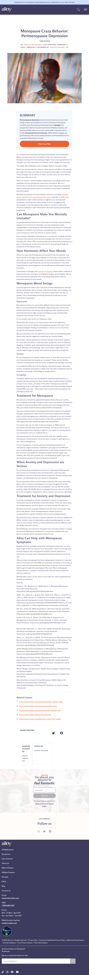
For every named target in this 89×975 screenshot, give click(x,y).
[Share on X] (53, 733)
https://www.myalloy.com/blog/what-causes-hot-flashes (40, 719)
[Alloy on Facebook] (12, 972)
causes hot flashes (45, 271)
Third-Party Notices (40, 943)
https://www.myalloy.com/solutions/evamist (35, 715)
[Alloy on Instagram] (7, 972)
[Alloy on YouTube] (17, 972)
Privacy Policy (33, 940)
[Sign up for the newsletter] (73, 961)
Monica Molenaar (32, 45)
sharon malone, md (25, 758)
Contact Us (6, 890)
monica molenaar (41, 750)
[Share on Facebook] (61, 733)
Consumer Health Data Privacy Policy (52, 940)
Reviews (5, 877)
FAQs (4, 881)
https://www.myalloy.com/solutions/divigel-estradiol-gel (39, 710)
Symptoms (6, 854)
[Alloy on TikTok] (3, 972)
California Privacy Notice (75, 940)
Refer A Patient (7, 868)
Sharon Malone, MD (59, 47)
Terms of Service (41, 804)
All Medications (8, 849)
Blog (3, 886)
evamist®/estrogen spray (41, 197)
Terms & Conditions (9, 943)
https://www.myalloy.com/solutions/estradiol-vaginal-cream (41, 702)
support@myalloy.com (10, 898)
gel (30, 197)
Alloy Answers (7, 858)
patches (25, 197)
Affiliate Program (8, 872)
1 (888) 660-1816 (8, 905)
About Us (5, 863)
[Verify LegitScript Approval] (6, 931)
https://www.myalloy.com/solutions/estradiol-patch (38, 706)
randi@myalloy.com (9, 923)
